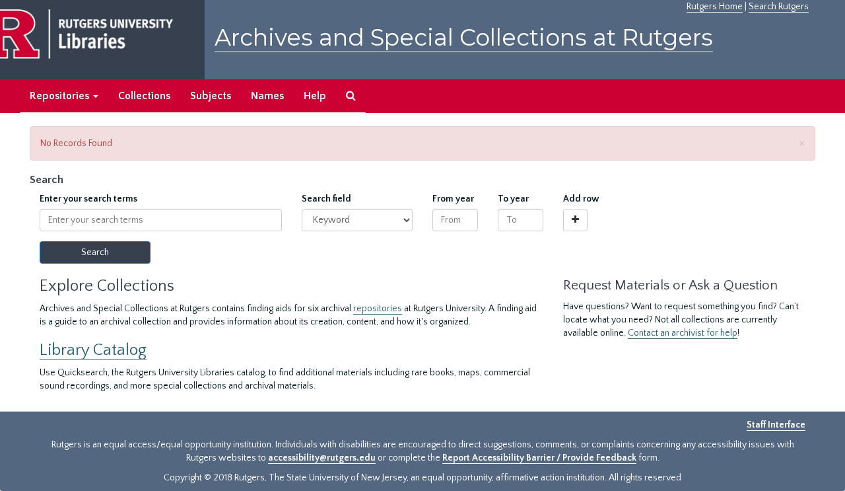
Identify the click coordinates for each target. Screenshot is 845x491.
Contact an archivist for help (682, 333)
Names (267, 96)
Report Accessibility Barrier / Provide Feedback (539, 458)
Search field (326, 199)
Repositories (61, 96)
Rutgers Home (715, 6)
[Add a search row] (575, 220)
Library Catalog (93, 350)
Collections (144, 96)
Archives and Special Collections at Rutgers (464, 37)
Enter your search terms (88, 199)
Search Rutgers (779, 6)
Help (315, 96)
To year (513, 199)
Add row (581, 199)
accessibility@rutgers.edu (322, 458)
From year (453, 199)
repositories (377, 308)
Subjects (210, 96)
